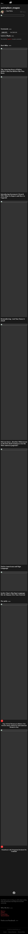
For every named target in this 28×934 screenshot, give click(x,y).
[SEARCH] (22, 2)
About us (3, 911)
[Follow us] (19, 2)
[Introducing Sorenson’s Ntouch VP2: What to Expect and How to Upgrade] (14, 134)
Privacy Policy (4, 914)
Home (4, 932)
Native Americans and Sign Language (11, 567)
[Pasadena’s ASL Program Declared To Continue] (14, 787)
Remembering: (13, 320)
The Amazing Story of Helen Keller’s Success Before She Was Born (12, 71)
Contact (3, 912)
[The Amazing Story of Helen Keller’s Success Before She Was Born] (14, 58)
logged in (9, 39)
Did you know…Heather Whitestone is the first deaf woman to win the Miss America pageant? (14, 443)
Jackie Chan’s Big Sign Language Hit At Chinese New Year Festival (13, 594)
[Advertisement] (14, 871)
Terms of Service (5, 915)
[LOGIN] (26, 2)
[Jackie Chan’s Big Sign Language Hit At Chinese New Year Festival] (14, 581)
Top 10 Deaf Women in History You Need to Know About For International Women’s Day (14, 725)
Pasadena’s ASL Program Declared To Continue (14, 850)
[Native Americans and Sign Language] (14, 507)
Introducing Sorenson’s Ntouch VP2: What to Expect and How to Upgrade (13, 196)
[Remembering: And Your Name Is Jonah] (14, 259)
